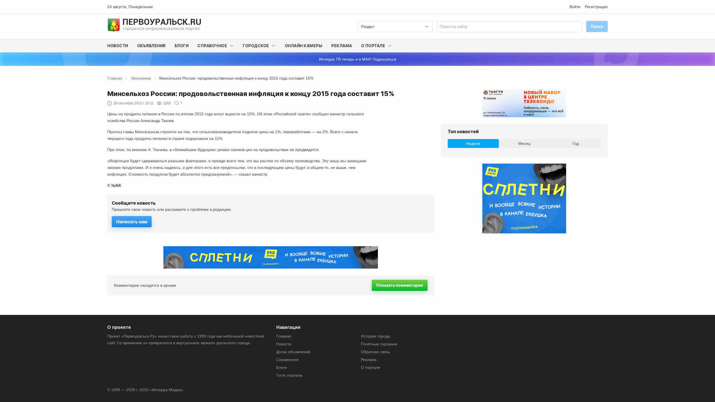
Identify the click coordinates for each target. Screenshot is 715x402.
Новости (117, 45)
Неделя (473, 143)
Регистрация (596, 6)
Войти (574, 6)
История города (375, 336)
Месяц (524, 143)
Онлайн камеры (304, 45)
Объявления (151, 45)
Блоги (182, 45)
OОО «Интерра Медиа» (161, 389)
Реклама (341, 45)
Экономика (141, 78)
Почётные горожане (379, 344)
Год (575, 143)
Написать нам (131, 221)
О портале (370, 367)
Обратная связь (375, 352)
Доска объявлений (293, 352)
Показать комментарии (399, 285)
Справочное (287, 359)
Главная (114, 78)
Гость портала (289, 375)
